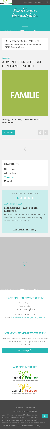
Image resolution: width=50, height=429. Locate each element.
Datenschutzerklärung (30, 425)
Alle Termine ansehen (24, 229)
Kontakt (9, 181)
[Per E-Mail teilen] (46, 132)
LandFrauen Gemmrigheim (25, 12)
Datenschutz (38, 2)
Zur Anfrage (24, 350)
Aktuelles (10, 173)
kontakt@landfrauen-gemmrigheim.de (28, 317)
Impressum (28, 2)
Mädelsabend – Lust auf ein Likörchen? (20, 209)
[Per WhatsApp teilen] (40, 132)
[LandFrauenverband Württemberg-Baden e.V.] (25, 375)
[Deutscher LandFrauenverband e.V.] (25, 388)
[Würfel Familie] (25, 93)
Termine (6, 58)
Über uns (9, 169)
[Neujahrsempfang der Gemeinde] (25, 149)
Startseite (11, 163)
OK (45, 416)
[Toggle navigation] (25, 25)
